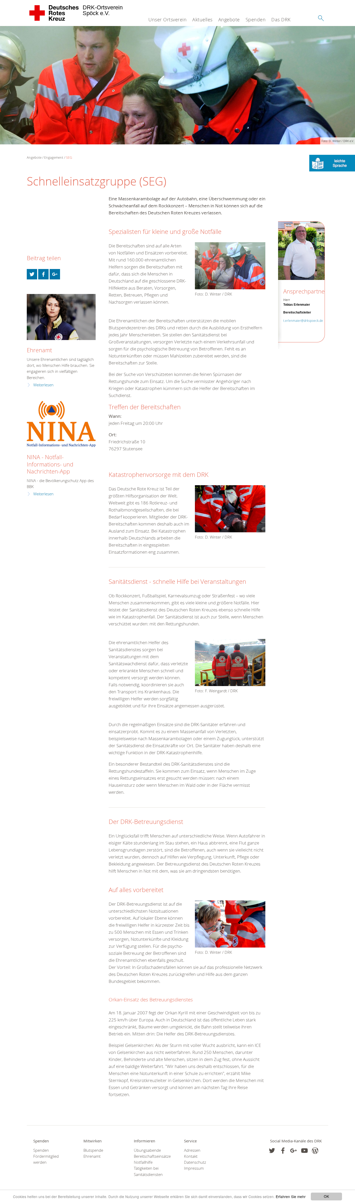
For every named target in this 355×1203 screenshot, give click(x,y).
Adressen (192, 1150)
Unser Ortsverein (167, 19)
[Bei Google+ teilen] (55, 274)
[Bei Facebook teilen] (43, 274)
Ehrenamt (39, 350)
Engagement (53, 157)
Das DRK (281, 19)
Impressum (194, 1168)
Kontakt (191, 1156)
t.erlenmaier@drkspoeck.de (303, 320)
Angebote (229, 19)
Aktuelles (202, 19)
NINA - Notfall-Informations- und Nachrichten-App (50, 464)
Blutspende (93, 1150)
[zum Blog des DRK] (315, 1150)
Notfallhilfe (143, 1162)
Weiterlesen (43, 384)
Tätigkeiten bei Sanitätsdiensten (148, 1171)
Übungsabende (147, 1150)
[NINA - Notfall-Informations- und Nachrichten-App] (61, 424)
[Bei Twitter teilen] (32, 274)
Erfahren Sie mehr (291, 1196)
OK (326, 1196)
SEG (69, 157)
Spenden (256, 19)
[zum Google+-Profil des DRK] (293, 1150)
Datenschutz (195, 1162)
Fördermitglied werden (46, 1159)
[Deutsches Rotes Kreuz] (54, 13)
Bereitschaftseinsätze (152, 1156)
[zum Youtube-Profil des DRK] (304, 1150)
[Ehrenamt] (61, 317)
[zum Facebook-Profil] (272, 1150)
